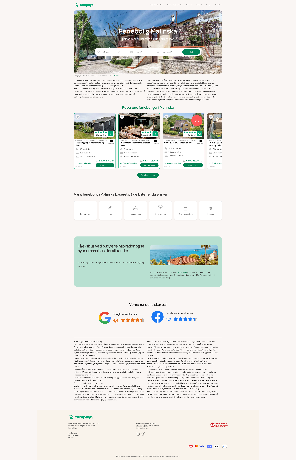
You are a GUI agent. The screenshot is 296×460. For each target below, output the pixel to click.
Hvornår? (138, 52)
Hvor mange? (167, 52)
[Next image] (218, 141)
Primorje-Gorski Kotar (99, 76)
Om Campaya (72, 433)
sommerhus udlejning (199, 394)
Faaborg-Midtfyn (183, 140)
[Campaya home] (83, 5)
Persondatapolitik (74, 435)
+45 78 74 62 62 (83, 423)
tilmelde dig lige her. (142, 426)
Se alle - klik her (148, 175)
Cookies (71, 437)
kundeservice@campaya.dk (78, 426)
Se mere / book (105, 165)
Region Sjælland (121, 140)
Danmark (212, 140)
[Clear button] (119, 52)
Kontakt (199, 5)
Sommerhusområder (174, 5)
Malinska (117, 76)
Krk (110, 76)
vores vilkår (182, 272)
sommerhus (174, 391)
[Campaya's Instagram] (143, 434)
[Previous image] (78, 141)
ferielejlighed (174, 397)
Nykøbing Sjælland (145, 140)
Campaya (77, 76)
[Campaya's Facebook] (138, 434)
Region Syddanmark (91, 140)
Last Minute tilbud (156, 5)
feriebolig (185, 397)
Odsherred (133, 140)
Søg (191, 52)
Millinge (193, 140)
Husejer (208, 5)
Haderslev (104, 140)
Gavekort (189, 5)
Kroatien (86, 76)
